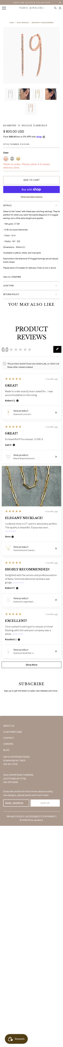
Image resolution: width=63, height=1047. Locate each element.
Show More (10, 531)
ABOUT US (8, 725)
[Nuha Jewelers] (31, 8)
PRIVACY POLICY (15, 816)
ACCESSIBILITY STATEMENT (40, 816)
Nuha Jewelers (35, 820)
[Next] (57, 55)
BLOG (6, 750)
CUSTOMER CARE (12, 732)
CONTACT (8, 738)
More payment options (31, 196)
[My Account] (60, 8)
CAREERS (8, 744)
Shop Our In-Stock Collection (31, 2)
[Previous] (5, 55)
